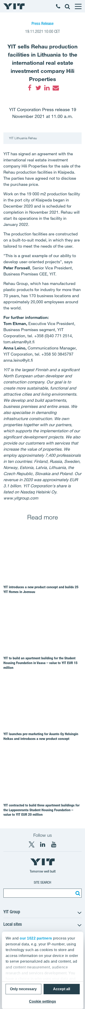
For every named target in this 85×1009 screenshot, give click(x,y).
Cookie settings (42, 1001)
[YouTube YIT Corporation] (53, 844)
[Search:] (77, 893)
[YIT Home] (14, 6)
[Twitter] (38, 87)
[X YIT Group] (31, 844)
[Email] (55, 87)
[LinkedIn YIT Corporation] (42, 844)
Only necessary (23, 989)
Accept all (61, 989)
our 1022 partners (36, 938)
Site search (42, 882)
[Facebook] (30, 87)
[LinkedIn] (47, 87)
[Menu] (78, 6)
